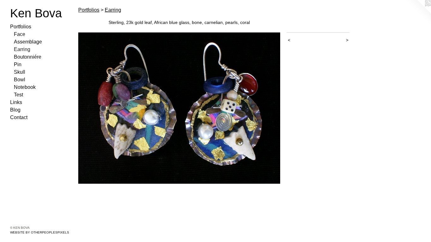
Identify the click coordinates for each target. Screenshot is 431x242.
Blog (15, 109)
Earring (22, 49)
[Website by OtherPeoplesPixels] (418, 12)
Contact (18, 117)
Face (19, 34)
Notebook (25, 87)
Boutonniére (27, 57)
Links (16, 102)
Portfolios (20, 26)
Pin (17, 64)
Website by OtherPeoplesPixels (39, 232)
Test (18, 94)
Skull (19, 72)
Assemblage (28, 41)
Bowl (19, 79)
